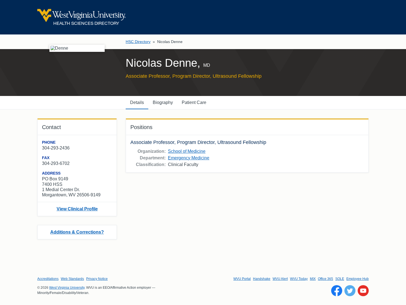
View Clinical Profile (77, 209)
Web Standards (72, 279)
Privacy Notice (97, 279)
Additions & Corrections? (77, 232)
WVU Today (299, 279)
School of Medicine (186, 151)
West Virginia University (67, 288)
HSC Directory (138, 41)
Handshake (261, 279)
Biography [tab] (163, 102)
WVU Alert (280, 279)
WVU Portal (242, 279)
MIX (313, 279)
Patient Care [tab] (194, 102)
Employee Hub (357, 279)
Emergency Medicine (188, 158)
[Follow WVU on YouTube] (363, 290)
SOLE (339, 279)
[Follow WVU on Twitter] (349, 290)
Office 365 (325, 279)
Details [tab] (137, 102)
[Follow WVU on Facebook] (336, 290)
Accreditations (48, 279)
